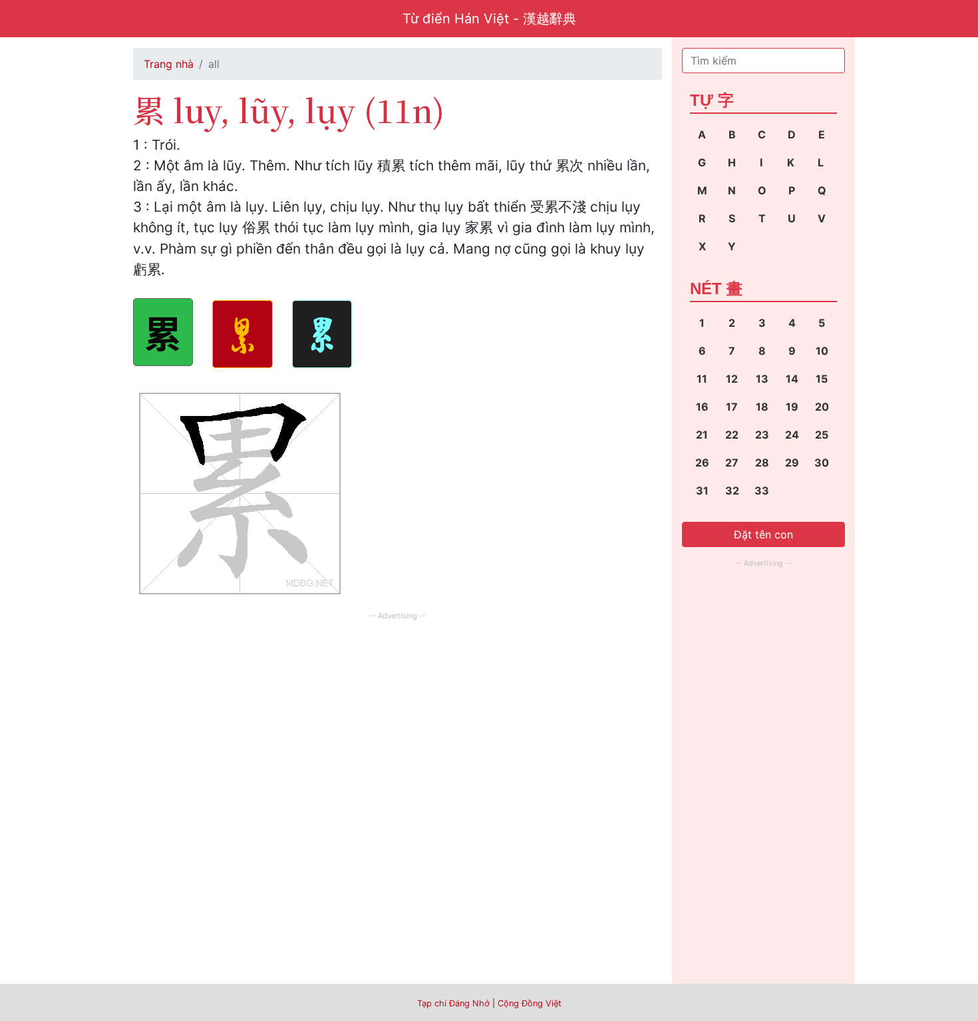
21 (702, 434)
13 (762, 378)
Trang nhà (169, 64)
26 (702, 462)
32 (732, 490)
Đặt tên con (763, 534)
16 (702, 406)
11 (702, 378)
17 (732, 406)
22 (731, 434)
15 (822, 378)
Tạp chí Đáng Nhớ (453, 1003)
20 (822, 406)
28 (762, 462)
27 (731, 462)
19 (792, 406)
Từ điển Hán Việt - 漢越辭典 (489, 19)
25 (821, 434)
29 (792, 462)
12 (732, 378)
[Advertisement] (397, 717)
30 (821, 462)
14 (792, 378)
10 (822, 350)
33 (761, 490)
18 (762, 406)
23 (762, 434)
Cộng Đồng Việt (530, 1003)
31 (702, 490)
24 (792, 434)
